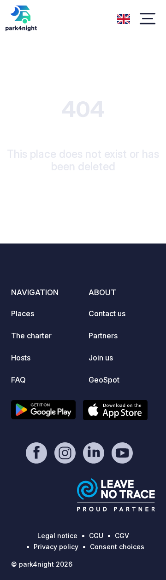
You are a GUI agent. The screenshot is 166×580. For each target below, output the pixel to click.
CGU (96, 535)
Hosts (20, 357)
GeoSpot (104, 379)
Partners (103, 335)
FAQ (18, 379)
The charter (31, 335)
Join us (101, 357)
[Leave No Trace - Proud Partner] (116, 494)
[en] (124, 18)
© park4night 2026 (41, 564)
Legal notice (57, 535)
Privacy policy (56, 547)
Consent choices (117, 547)
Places (22, 313)
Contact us (107, 313)
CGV (122, 535)
